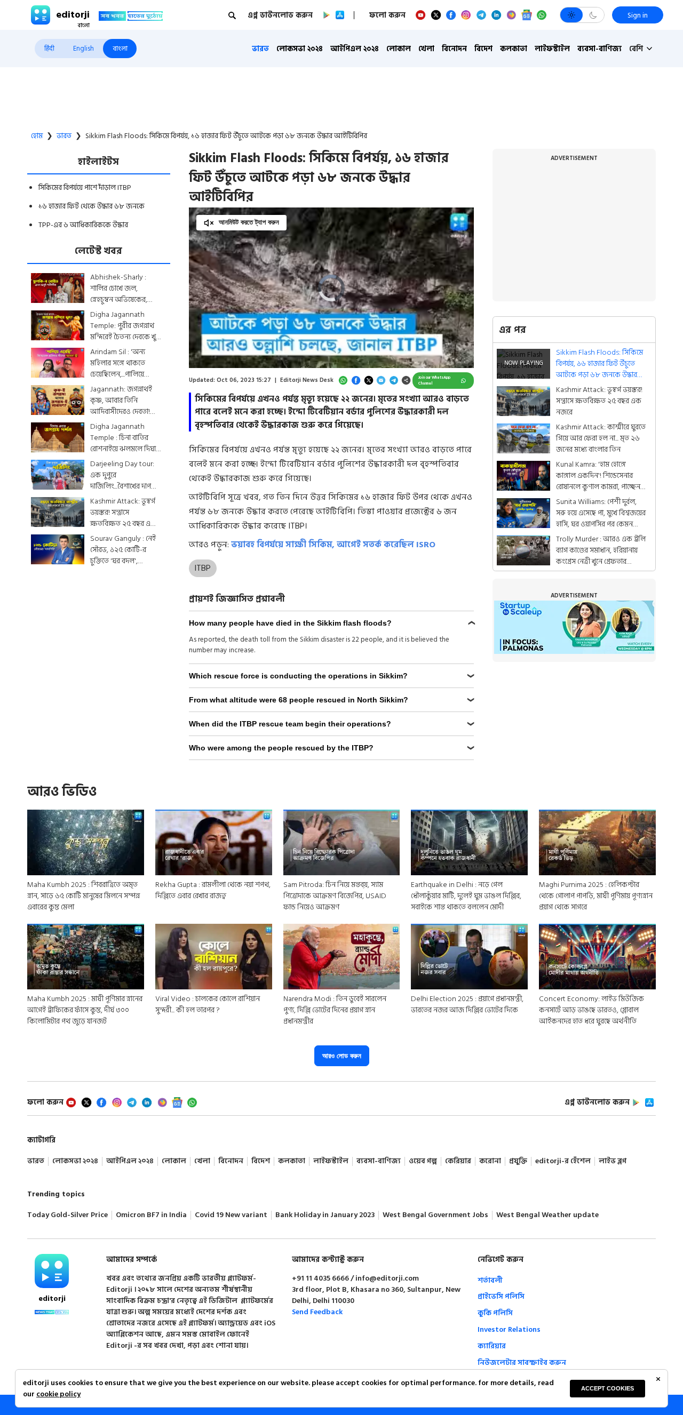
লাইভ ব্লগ (612, 1161)
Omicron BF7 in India (151, 1215)
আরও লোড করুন (341, 1056)
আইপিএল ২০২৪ (354, 49)
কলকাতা (513, 49)
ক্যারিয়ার (492, 1346)
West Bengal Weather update (547, 1215)
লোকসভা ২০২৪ (299, 49)
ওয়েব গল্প (423, 1161)
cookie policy (58, 1394)
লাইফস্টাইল (552, 49)
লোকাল (398, 49)
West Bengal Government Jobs (435, 1215)
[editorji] (52, 1271)
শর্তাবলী (490, 1280)
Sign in (638, 15)
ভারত (260, 49)
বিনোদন (454, 49)
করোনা (490, 1161)
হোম (37, 136)
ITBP (202, 568)
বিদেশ (483, 49)
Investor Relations (509, 1329)
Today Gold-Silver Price (67, 1215)
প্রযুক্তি (518, 1161)
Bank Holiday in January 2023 (325, 1215)
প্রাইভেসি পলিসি (501, 1296)
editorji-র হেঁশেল (563, 1161)
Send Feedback (317, 1312)
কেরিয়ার (458, 1161)
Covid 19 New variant (231, 1215)
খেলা (426, 49)
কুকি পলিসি (495, 1313)
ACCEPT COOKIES (607, 1388)
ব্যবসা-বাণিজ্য (599, 49)
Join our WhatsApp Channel (434, 380)
